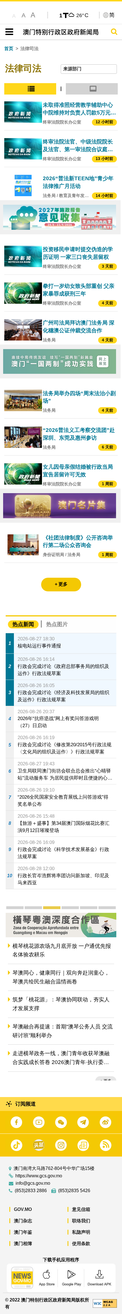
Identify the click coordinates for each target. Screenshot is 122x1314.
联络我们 (81, 1220)
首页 (8, 48)
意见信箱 (81, 1209)
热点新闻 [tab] (23, 624)
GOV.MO (23, 1209)
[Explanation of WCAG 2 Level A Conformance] (105, 1303)
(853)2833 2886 (31, 1190)
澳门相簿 (23, 1243)
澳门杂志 (23, 1220)
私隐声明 (81, 1232)
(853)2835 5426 (74, 1190)
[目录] (8, 31)
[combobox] (89, 69)
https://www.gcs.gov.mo (38, 1176)
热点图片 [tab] (57, 624)
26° (82, 15)
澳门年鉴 (23, 1232)
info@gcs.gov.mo (33, 1183)
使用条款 (81, 1243)
